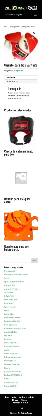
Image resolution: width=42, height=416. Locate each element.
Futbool (6, 310)
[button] (34, 33)
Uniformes (24, 400)
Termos (6, 378)
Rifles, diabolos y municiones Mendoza (16, 274)
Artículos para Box (14, 27)
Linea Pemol (8, 335)
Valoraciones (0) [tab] (12, 81)
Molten (6, 278)
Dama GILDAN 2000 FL (11, 342)
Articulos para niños (10, 324)
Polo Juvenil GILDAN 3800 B (13, 375)
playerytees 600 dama (11, 382)
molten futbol (8, 292)
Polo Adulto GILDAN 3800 (12, 321)
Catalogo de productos (26, 397)
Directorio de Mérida (25, 413)
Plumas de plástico (10, 271)
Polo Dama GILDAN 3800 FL (12, 364)
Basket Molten (8, 303)
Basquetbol (7, 339)
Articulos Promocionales (11, 346)
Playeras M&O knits (10, 386)
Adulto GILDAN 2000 (10, 299)
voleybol (6, 350)
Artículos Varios (9, 296)
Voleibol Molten (9, 314)
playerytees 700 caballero (12, 289)
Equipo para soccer (10, 306)
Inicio (5, 27)
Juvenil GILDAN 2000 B (11, 353)
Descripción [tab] (11, 77)
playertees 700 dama (10, 332)
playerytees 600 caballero (12, 371)
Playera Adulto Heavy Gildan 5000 (15, 328)
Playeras (15, 400)
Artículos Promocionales (20, 402)
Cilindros (7, 368)
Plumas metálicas (9, 285)
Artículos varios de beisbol (12, 317)
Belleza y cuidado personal (12, 357)
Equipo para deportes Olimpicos (14, 281)
